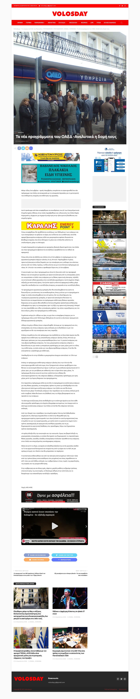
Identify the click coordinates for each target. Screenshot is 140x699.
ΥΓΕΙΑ (99, 22)
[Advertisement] (51, 203)
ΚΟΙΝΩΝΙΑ (21, 132)
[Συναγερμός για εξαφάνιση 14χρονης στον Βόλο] (109, 289)
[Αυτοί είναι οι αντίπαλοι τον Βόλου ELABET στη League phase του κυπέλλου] (109, 303)
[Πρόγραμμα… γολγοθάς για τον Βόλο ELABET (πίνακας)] (109, 231)
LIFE (91, 22)
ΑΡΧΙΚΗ (20, 22)
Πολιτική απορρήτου (111, 689)
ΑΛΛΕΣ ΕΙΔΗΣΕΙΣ (110, 22)
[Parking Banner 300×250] (109, 159)
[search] (121, 22)
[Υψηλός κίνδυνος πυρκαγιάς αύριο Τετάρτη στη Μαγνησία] (109, 246)
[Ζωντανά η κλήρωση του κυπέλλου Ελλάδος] (109, 317)
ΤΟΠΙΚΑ (28, 22)
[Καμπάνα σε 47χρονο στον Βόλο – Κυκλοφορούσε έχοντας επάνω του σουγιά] (109, 274)
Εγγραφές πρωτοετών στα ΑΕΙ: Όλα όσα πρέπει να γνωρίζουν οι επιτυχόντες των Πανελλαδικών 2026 (69, 653)
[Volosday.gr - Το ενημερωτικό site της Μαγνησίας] (70, 14)
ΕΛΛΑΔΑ (62, 22)
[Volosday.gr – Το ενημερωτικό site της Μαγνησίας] (29, 678)
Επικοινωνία (122, 689)
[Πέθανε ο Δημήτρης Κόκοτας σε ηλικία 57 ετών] (70, 598)
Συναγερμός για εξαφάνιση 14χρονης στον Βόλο (109, 294)
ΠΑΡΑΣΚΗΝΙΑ (39, 22)
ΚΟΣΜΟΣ (84, 22)
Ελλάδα (32, 621)
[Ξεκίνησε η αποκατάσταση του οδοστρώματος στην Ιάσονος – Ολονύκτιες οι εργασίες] (109, 217)
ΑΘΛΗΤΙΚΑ (52, 22)
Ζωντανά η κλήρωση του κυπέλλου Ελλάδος (107, 322)
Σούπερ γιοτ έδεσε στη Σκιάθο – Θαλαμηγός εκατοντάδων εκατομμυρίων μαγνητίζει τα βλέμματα (108, 263)
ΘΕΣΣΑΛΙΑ (73, 22)
